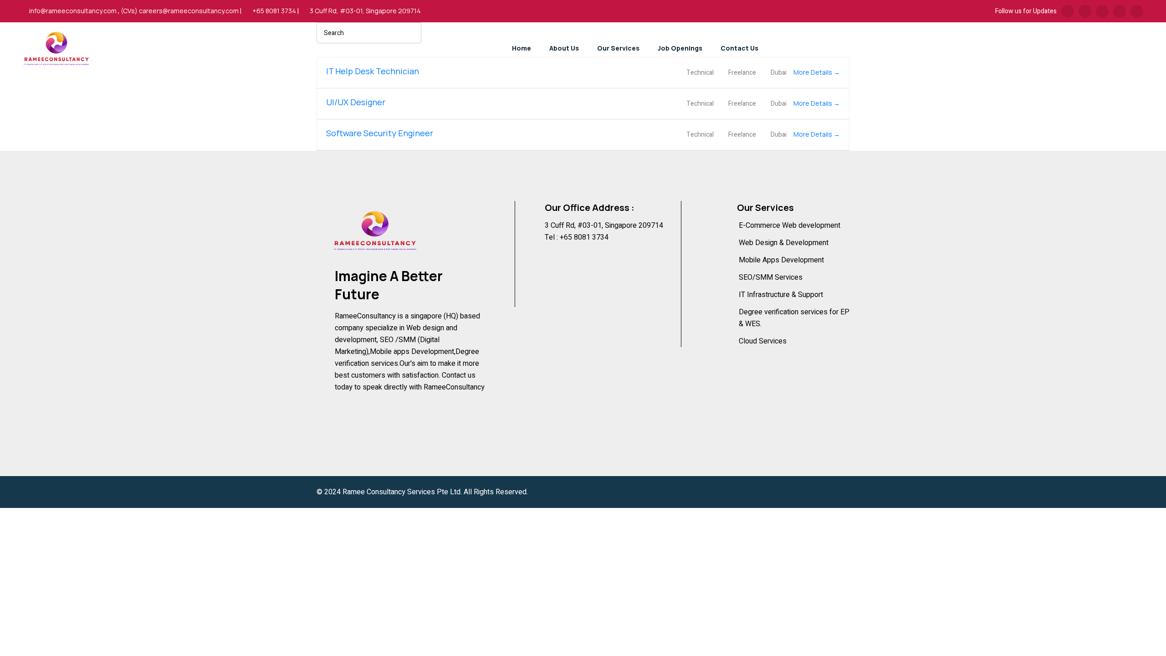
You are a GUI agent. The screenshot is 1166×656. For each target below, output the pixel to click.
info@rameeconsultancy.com (73, 10)
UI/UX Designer (355, 102)
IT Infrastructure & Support (781, 294)
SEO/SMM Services (771, 277)
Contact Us (739, 48)
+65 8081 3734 (274, 10)
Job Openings (680, 48)
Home (521, 48)
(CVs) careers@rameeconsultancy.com (180, 10)
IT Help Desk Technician (372, 71)
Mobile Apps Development (781, 260)
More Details (813, 72)
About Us (564, 48)
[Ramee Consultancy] (56, 44)
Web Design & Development (783, 242)
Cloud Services (763, 341)
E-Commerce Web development (789, 225)
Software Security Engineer (379, 133)
